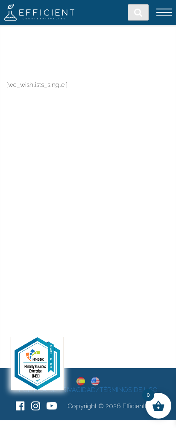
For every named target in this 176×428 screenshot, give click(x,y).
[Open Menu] (164, 12)
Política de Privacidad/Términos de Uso (88, 390)
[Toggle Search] (138, 12)
